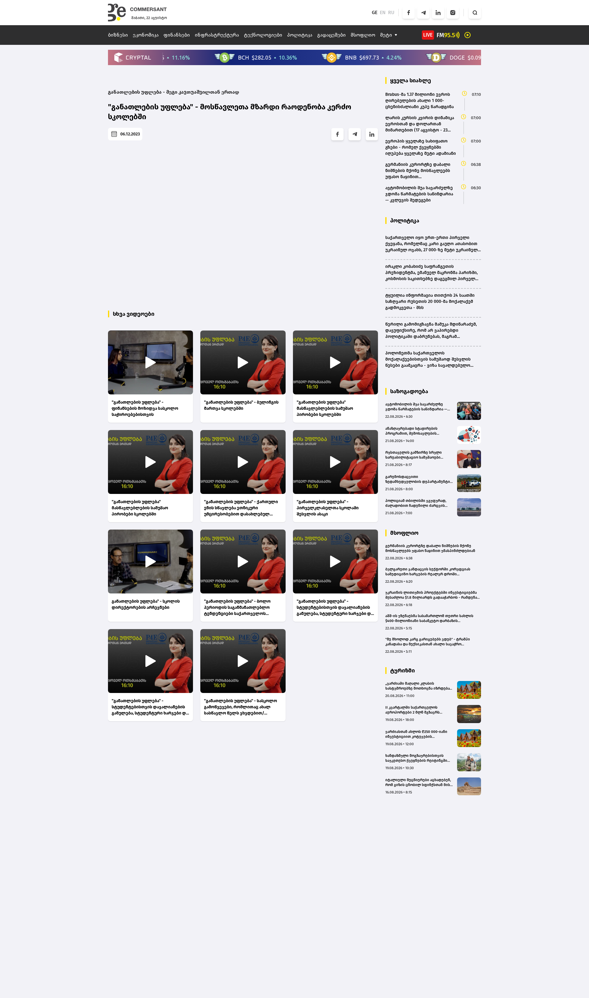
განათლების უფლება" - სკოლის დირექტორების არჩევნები (146, 604)
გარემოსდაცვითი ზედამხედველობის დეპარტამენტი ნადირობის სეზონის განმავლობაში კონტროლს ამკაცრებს (418, 479)
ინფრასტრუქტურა (217, 35)
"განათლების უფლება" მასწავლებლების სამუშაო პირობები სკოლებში (325, 408)
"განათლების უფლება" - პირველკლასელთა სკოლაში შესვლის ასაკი (328, 508)
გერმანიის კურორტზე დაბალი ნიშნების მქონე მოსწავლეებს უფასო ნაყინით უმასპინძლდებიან (430, 548)
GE (374, 12)
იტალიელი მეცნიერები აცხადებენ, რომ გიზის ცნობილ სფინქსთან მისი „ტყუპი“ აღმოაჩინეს (418, 782)
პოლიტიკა (299, 35)
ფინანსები (177, 35)
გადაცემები (331, 35)
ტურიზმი (402, 670)
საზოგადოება (409, 391)
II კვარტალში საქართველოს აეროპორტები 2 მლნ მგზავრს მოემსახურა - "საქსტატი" (412, 710)
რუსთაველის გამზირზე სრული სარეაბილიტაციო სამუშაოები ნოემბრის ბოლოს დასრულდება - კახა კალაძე (415, 455)
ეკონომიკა (146, 35)
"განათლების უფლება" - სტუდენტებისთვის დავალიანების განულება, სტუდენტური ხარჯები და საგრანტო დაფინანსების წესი (335, 608)
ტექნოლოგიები (263, 35)
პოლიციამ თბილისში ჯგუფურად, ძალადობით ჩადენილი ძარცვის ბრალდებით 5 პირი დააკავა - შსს (415, 503)
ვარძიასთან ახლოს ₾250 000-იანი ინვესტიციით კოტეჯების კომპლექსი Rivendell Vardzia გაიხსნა (418, 734)
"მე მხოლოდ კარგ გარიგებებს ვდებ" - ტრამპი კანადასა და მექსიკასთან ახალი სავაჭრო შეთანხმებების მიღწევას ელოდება (427, 642)
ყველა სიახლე (410, 80)
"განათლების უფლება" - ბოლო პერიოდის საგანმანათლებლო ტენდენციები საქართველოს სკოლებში (237, 608)
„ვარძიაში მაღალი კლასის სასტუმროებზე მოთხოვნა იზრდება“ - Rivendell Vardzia (419, 686)
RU (391, 12)
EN (383, 12)
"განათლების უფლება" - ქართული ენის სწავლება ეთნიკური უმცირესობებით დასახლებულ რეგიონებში (241, 508)
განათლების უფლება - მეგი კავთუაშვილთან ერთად (173, 92)
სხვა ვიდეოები (133, 314)
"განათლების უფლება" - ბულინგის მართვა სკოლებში (241, 405)
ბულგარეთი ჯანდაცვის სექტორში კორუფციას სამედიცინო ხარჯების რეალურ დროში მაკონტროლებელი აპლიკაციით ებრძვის (427, 572)
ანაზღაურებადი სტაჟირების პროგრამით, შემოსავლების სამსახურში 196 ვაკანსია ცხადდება (417, 431)
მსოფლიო (363, 35)
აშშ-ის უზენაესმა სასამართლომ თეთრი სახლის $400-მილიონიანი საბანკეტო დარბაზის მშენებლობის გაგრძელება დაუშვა (429, 618)
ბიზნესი (118, 35)
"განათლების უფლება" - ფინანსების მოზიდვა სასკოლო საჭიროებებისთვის (145, 408)
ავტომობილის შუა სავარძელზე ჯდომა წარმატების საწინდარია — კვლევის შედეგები (416, 407)
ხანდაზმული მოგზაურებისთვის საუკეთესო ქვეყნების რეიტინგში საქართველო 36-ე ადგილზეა (416, 758)
